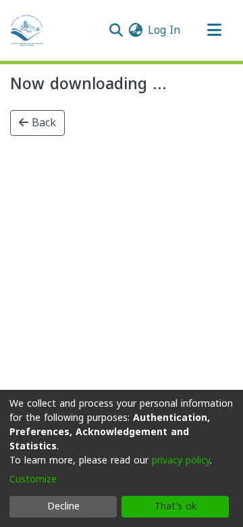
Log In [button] (165, 30)
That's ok (175, 506)
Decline (63, 506)
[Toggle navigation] (214, 30)
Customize (33, 479)
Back (42, 122)
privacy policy (181, 460)
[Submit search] (115, 30)
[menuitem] (135, 30)
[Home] (27, 30)
